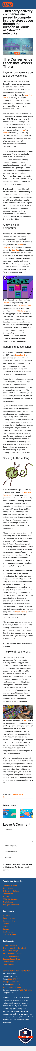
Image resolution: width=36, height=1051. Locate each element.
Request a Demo (9, 935)
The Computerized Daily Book (14, 948)
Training (6, 896)
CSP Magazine (25, 305)
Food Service (8, 894)
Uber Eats (15, 250)
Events (5, 926)
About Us (6, 915)
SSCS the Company (10, 899)
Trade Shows (8, 888)
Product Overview (10, 945)
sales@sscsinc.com (11, 982)
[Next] (31, 813)
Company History (10, 921)
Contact (6, 929)
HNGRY (6, 303)
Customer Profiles (10, 885)
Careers (6, 924)
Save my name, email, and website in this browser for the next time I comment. (17, 867)
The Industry (8, 902)
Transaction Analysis (11, 951)
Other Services (8, 965)
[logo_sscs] (7, 3)
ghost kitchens (19, 311)
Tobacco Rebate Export (12, 959)
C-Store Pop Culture (11, 891)
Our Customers (9, 918)
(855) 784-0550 (25, 990)
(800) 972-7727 (14, 979)
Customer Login (9, 932)
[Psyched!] (26, 813)
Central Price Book (10, 962)
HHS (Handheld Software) (13, 954)
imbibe (22, 130)
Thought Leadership (11, 905)
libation (6, 133)
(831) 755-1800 (16, 985)
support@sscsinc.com (12, 987)
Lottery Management (11, 956)
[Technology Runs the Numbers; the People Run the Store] (9, 813)
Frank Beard (20, 355)
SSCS (26, 720)
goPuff (20, 245)
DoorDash (7, 247)
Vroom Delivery (21, 612)
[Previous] (4, 813)
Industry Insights (18, 794)
